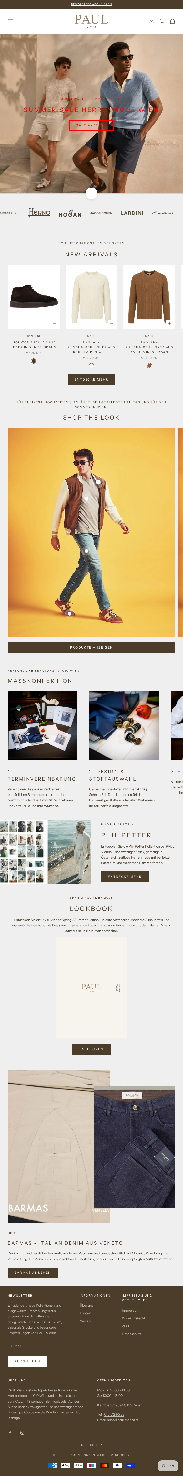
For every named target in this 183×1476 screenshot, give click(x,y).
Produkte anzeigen (91, 647)
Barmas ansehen (33, 1272)
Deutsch (89, 1445)
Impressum (130, 1310)
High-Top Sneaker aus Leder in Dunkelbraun (33, 345)
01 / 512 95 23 (114, 1414)
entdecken (91, 1049)
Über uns (86, 1305)
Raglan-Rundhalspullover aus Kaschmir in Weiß (91, 347)
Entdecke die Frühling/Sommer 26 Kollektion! (91, 4)
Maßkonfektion (40, 681)
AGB (125, 1326)
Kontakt (86, 1313)
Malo (91, 336)
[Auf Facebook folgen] (10, 1432)
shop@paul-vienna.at (122, 1420)
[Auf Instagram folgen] (22, 1432)
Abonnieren (27, 1361)
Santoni (34, 336)
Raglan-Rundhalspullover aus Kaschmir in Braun (149, 347)
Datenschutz (131, 1334)
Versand (86, 1321)
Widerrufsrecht (133, 1318)
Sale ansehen (91, 125)
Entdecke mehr (91, 379)
